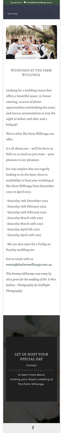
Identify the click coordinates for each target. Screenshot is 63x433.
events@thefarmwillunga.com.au (29, 264)
